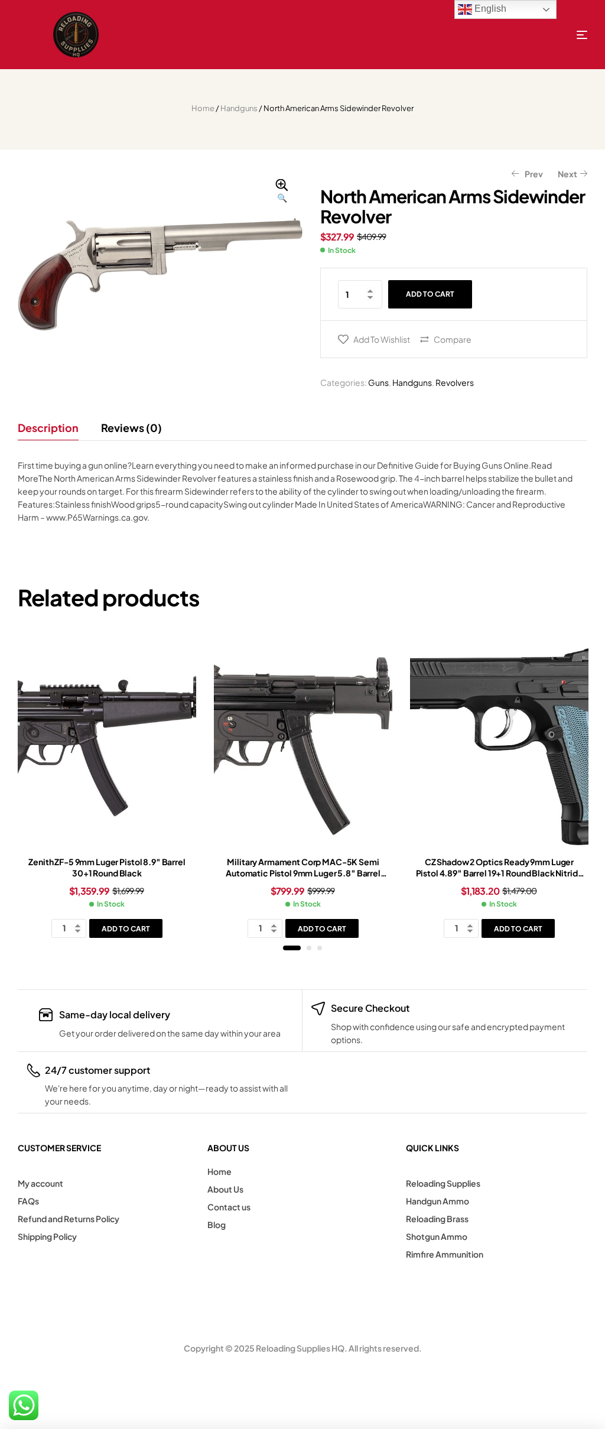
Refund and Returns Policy (68, 1218)
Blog (216, 1224)
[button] (282, 191)
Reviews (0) (131, 427)
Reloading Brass (437, 1218)
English (489, 9)
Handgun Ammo (437, 1201)
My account (40, 1183)
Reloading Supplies (443, 1183)
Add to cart (430, 294)
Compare (452, 339)
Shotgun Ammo (436, 1236)
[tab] (53, 427)
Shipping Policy (47, 1236)
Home (202, 108)
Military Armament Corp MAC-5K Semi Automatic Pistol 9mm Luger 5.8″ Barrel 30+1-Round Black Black (303, 873)
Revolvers (454, 382)
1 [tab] (292, 948)
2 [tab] (309, 948)
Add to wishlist (381, 339)
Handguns (239, 108)
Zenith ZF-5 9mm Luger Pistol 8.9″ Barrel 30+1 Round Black (106, 867)
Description (48, 427)
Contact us (229, 1206)
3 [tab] (319, 948)
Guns (378, 382)
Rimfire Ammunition (444, 1254)
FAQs (28, 1201)
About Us (225, 1189)
